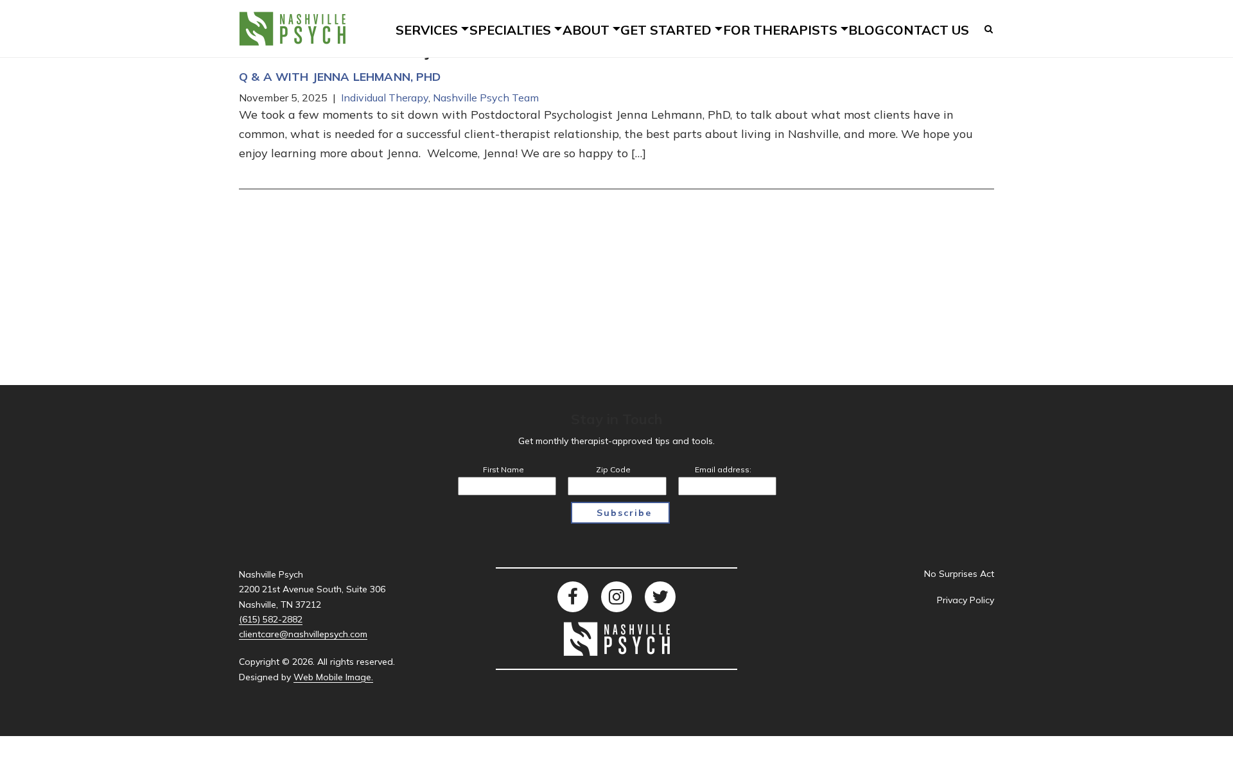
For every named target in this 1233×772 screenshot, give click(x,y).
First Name (503, 469)
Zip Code (613, 469)
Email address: (723, 469)
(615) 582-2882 (270, 619)
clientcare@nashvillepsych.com (303, 634)
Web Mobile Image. (333, 677)
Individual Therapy (384, 97)
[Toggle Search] (989, 28)
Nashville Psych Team (486, 97)
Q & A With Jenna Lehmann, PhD (340, 76)
